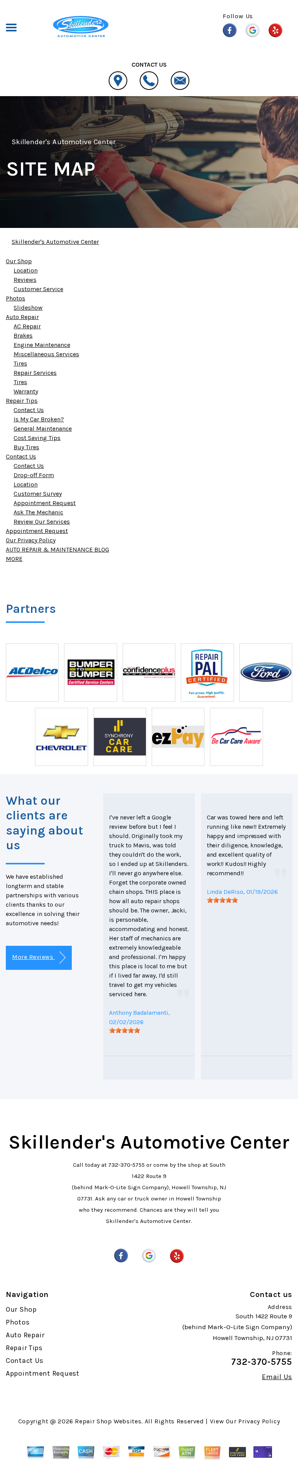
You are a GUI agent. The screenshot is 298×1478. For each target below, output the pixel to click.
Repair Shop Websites (108, 1421)
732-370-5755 (126, 1164)
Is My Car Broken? (39, 419)
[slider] (124, 1030)
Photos (15, 298)
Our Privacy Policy (30, 540)
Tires (20, 363)
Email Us (277, 1376)
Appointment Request (45, 503)
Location (26, 270)
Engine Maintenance (42, 344)
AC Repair (27, 326)
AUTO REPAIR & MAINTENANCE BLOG (57, 549)
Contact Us (29, 410)
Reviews (25, 279)
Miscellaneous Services (46, 354)
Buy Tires (26, 447)
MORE (14, 558)
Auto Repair (22, 317)
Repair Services (35, 372)
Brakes (23, 335)
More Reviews (33, 957)
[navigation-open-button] (11, 27)
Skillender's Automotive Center (64, 142)
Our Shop (19, 261)
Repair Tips (22, 400)
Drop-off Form (34, 475)
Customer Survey (38, 493)
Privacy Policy (259, 1421)
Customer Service (38, 289)
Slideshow (28, 307)
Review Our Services (42, 521)
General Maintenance (43, 428)
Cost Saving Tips (37, 438)
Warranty (26, 391)
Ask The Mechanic (38, 512)
